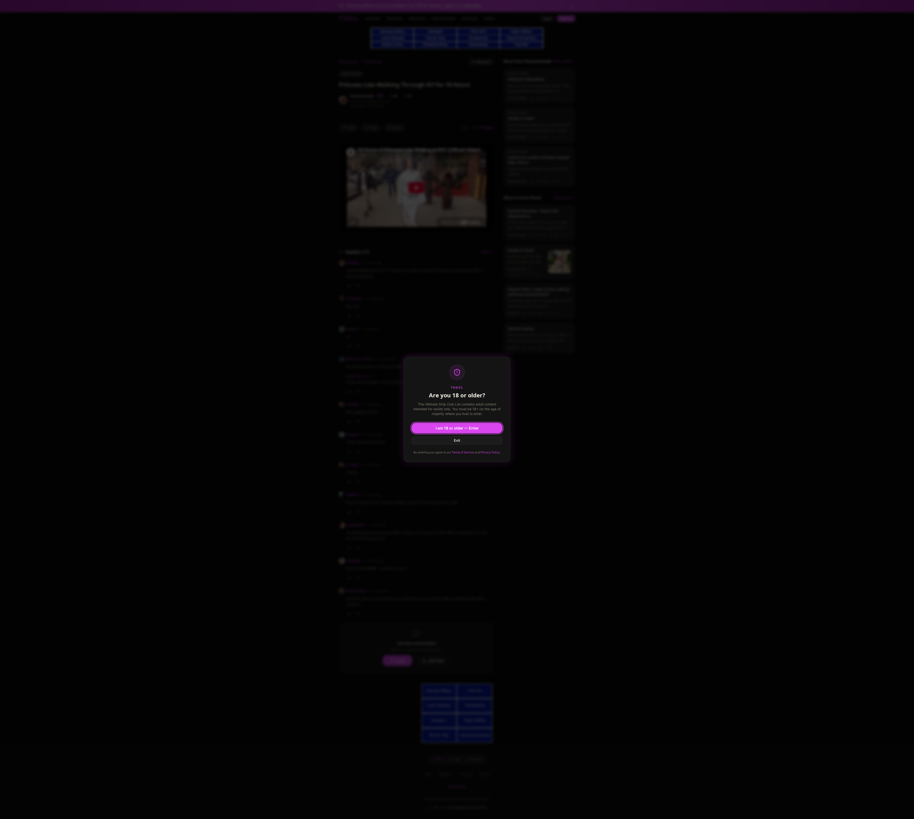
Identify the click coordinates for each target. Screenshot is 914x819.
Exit (457, 440)
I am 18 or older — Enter (457, 428)
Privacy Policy (490, 452)
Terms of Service (463, 452)
